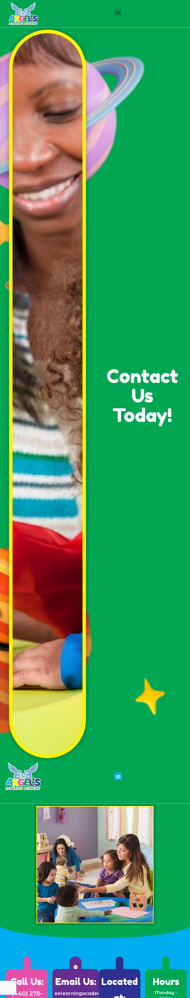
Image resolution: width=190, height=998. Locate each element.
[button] (118, 12)
